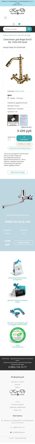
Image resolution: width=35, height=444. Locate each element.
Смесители (12, 35)
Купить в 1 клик (24, 144)
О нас (17, 402)
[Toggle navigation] (5, 18)
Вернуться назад (17, 172)
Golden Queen (19, 91)
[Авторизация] (14, 24)
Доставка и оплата (17, 382)
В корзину (24, 138)
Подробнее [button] (23, 242)
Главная (5, 35)
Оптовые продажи (17, 404)
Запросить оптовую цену (20, 148)
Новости (17, 384)
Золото (12, 98)
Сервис (17, 387)
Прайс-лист (17, 410)
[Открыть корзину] (18, 24)
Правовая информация (17, 407)
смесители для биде (23, 35)
